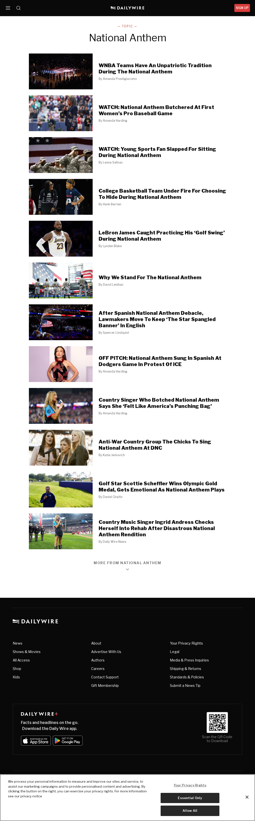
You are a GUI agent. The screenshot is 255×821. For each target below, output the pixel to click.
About (96, 643)
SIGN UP (242, 8)
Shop (17, 668)
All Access (21, 660)
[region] (127, 797)
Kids (16, 677)
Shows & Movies (27, 652)
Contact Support (105, 677)
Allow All (190, 811)
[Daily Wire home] (127, 8)
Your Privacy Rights (186, 643)
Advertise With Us (106, 652)
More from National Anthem (127, 563)
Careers (98, 668)
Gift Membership (105, 685)
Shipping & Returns (185, 668)
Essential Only (190, 798)
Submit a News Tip (185, 685)
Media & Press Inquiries (189, 660)
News (17, 643)
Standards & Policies (187, 677)
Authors (98, 660)
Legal (174, 652)
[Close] (247, 797)
